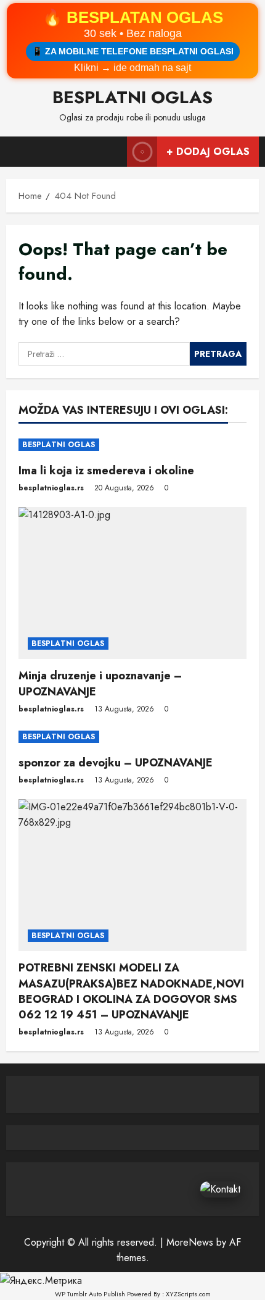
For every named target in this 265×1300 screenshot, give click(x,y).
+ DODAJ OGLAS (208, 152)
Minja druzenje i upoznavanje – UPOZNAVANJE (100, 683)
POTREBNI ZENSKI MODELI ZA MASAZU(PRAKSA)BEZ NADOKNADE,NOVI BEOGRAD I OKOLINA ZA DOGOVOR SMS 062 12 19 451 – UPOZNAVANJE (131, 991)
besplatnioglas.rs (51, 487)
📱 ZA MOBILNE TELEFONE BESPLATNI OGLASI (133, 51)
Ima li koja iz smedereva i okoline (106, 471)
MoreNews (189, 1242)
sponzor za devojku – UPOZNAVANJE (115, 763)
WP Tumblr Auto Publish (90, 1294)
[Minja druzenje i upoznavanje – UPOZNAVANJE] (132, 583)
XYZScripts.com (188, 1294)
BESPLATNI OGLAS (132, 97)
